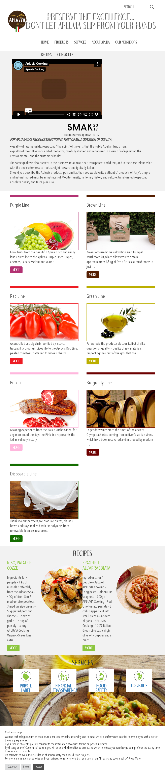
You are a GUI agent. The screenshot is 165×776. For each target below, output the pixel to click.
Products (62, 42)
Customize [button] (12, 767)
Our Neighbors (126, 42)
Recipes (46, 55)
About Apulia (101, 42)
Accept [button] (39, 767)
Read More (135, 758)
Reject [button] (26, 767)
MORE (13, 648)
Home (45, 42)
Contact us (65, 55)
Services (80, 42)
